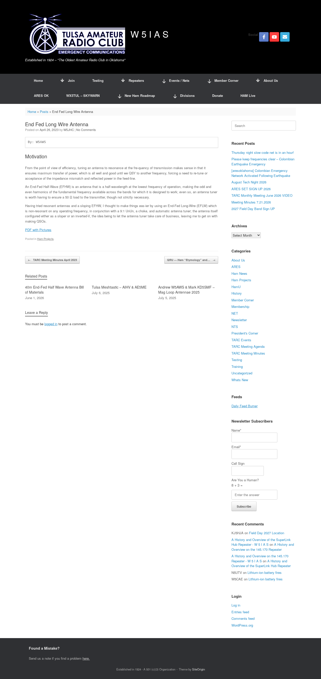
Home (38, 80)
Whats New (239, 379)
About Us (271, 80)
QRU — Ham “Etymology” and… (191, 260)
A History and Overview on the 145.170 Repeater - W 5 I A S (259, 558)
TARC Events (241, 339)
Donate (217, 95)
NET (234, 313)
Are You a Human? (245, 483)
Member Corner (242, 300)
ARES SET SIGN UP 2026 (251, 188)
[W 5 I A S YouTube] (274, 37)
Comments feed (243, 618)
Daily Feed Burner (244, 405)
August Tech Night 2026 (248, 182)
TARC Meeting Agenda (248, 346)
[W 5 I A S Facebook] (264, 37)
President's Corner (244, 333)
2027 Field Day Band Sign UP (253, 208)
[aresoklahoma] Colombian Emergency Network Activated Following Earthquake (260, 173)
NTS (234, 326)
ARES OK (41, 95)
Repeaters (136, 80)
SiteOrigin (198, 669)
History (236, 293)
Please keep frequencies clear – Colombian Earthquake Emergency (262, 161)
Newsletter (239, 319)
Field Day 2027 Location (266, 532)
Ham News (239, 273)
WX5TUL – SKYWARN (83, 95)
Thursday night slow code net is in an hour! (262, 152)
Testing (98, 80)
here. (86, 658)
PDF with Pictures (38, 229)
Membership (240, 306)
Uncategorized (241, 373)
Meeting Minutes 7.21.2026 (251, 202)
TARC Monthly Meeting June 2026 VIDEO (261, 195)
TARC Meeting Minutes (248, 353)
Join (71, 80)
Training (237, 366)
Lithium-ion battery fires (265, 572)
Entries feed (240, 611)
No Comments (86, 129)
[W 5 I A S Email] (285, 37)
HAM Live (247, 95)
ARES (235, 266)
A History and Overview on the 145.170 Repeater (262, 547)
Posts (44, 111)
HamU (235, 286)
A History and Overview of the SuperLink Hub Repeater (261, 563)
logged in (50, 323)
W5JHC (68, 129)
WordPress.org (242, 625)
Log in (235, 605)
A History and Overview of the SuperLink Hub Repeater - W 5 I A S (261, 542)
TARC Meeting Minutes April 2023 (52, 260)
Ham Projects (45, 239)
